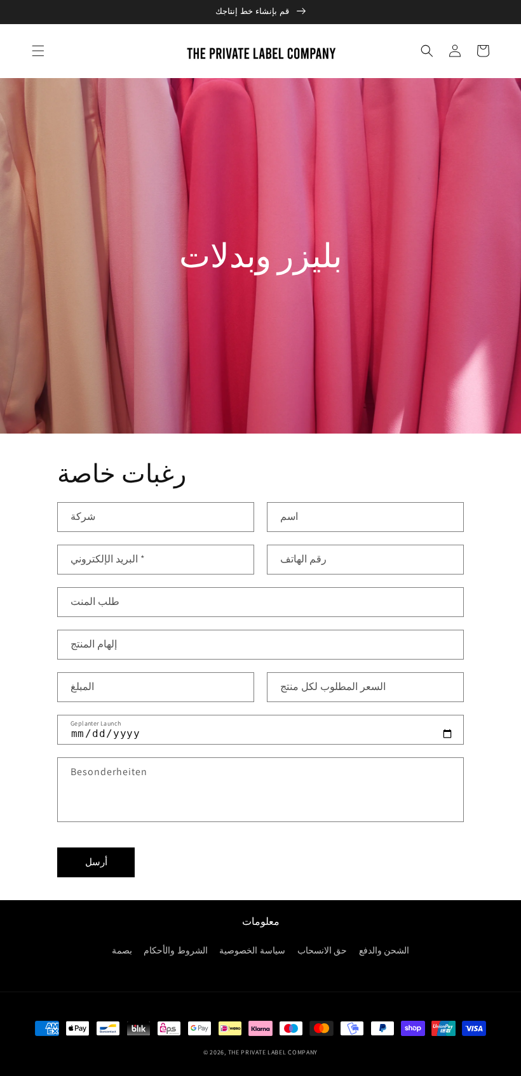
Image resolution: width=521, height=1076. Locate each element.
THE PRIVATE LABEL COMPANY (273, 1052)
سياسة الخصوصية (252, 950)
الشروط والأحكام (176, 950)
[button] (38, 51)
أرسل (96, 862)
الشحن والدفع (384, 950)
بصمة (122, 950)
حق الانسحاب (322, 950)
